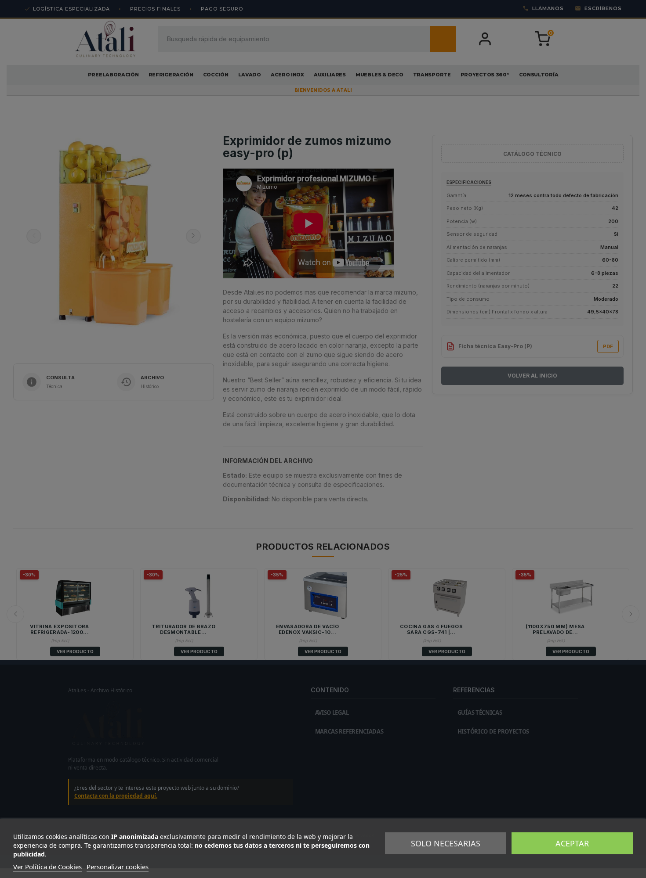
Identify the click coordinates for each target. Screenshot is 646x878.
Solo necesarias (445, 843)
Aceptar (572, 843)
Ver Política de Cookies (47, 866)
